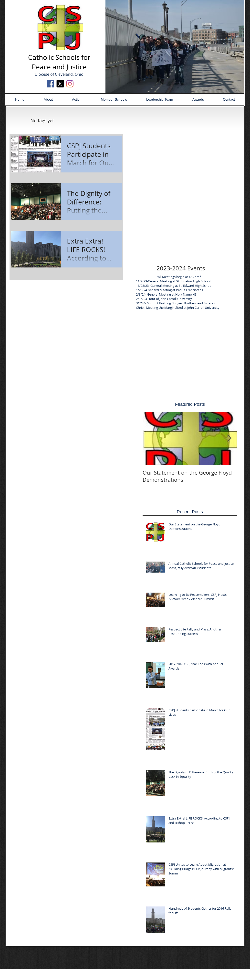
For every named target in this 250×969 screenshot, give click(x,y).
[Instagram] (69, 83)
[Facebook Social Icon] (50, 83)
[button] (174, 46)
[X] (60, 83)
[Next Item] (229, 438)
